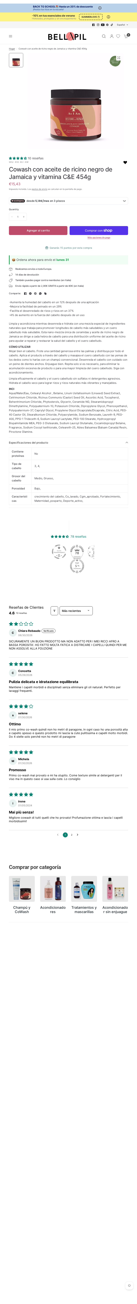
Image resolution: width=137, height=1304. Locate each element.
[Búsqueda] (103, 36)
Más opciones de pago (99, 237)
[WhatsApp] (40, 293)
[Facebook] (93, 24)
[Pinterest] (107, 24)
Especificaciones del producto (28, 442)
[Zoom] (118, 57)
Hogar (12, 48)
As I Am (24, 162)
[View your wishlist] (118, 36)
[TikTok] (112, 24)
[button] (18, 158)
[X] (30, 293)
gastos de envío (39, 189)
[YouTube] (102, 24)
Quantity (14, 209)
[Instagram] (98, 24)
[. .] (76, 101)
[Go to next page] (78, 834)
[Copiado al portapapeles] (45, 293)
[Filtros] (54, 610)
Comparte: (15, 293)
